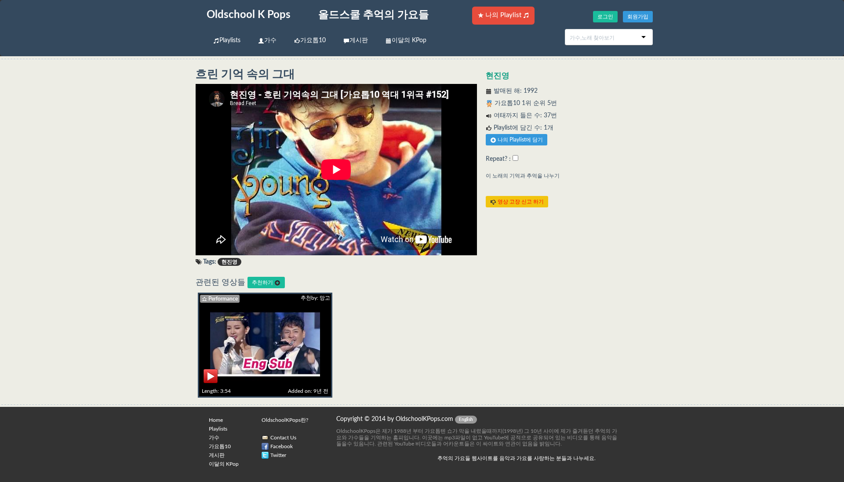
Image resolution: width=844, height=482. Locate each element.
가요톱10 (313, 40)
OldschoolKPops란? (285, 420)
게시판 (358, 40)
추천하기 (263, 282)
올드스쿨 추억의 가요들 (373, 15)
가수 (270, 40)
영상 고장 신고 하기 (520, 201)
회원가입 (637, 16)
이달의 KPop (409, 40)
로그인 (605, 16)
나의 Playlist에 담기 (519, 139)
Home (216, 420)
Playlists (229, 40)
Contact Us (283, 437)
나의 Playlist (503, 15)
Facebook (281, 446)
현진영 (497, 76)
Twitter (278, 455)
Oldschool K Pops (249, 15)
